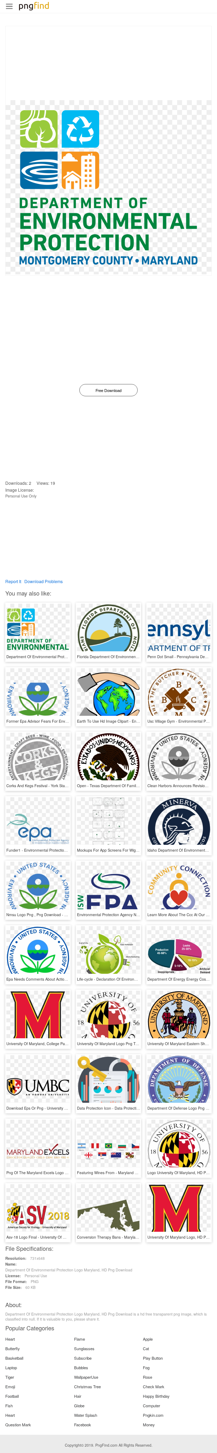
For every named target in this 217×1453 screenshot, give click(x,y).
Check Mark (153, 1386)
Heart (10, 1339)
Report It (13, 581)
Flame (79, 1339)
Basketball (14, 1358)
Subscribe (83, 1358)
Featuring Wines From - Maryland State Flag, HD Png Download (131, 1172)
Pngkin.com (153, 1415)
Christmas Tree (87, 1386)
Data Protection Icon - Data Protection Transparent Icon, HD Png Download (140, 1108)
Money (149, 1424)
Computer (151, 1405)
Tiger (9, 1377)
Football (12, 1396)
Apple (148, 1339)
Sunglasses (84, 1348)
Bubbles (81, 1367)
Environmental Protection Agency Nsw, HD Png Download (125, 914)
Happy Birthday (156, 1396)
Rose (147, 1377)
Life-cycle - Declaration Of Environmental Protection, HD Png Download (136, 979)
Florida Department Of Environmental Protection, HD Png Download (134, 656)
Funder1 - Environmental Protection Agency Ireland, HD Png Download (65, 850)
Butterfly (12, 1348)
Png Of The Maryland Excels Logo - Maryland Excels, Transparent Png (65, 1172)
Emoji (10, 1386)
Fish (9, 1405)
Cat (146, 1348)
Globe (79, 1405)
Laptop (11, 1367)
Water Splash (85, 1415)
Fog (146, 1367)
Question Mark (18, 1424)
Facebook (82, 1424)
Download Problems (43, 581)
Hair (77, 1396)
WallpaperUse (86, 1377)
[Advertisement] (108, 63)
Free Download (108, 390)
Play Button (153, 1358)
